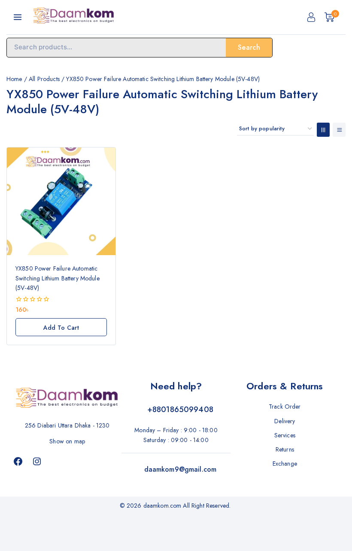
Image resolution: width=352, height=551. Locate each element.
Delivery (284, 421)
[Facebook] (18, 461)
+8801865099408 (180, 409)
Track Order (285, 406)
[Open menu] (17, 17)
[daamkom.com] (74, 17)
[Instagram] (37, 461)
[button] (61, 327)
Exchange (285, 463)
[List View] (339, 130)
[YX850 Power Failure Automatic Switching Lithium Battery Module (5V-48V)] (61, 201)
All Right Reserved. (207, 505)
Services (284, 435)
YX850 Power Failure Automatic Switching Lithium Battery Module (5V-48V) (57, 278)
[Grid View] (323, 130)
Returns (285, 449)
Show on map (67, 441)
